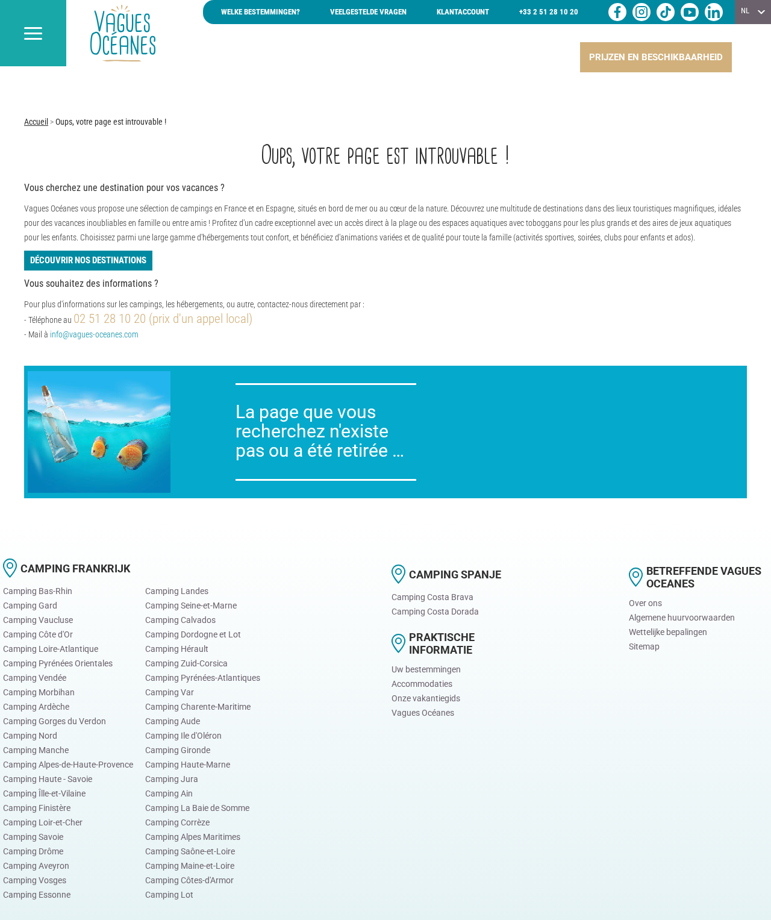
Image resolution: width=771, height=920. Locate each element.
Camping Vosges (34, 880)
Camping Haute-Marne (187, 764)
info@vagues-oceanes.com (94, 334)
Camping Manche (36, 750)
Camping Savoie (33, 837)
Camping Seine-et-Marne (191, 605)
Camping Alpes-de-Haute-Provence (68, 764)
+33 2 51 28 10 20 (548, 11)
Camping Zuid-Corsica (186, 663)
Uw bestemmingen (426, 669)
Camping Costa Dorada (435, 611)
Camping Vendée (34, 678)
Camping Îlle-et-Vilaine (44, 793)
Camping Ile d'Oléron (183, 735)
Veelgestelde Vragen (368, 11)
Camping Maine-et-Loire (189, 866)
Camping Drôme (33, 851)
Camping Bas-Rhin (37, 591)
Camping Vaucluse (38, 620)
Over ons (645, 603)
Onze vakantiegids (426, 698)
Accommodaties (422, 684)
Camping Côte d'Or (38, 634)
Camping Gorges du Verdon (54, 721)
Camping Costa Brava (432, 597)
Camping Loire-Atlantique (50, 649)
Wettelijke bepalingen (668, 632)
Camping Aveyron (36, 866)
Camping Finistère (36, 808)
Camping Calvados (180, 620)
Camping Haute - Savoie (47, 779)
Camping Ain (169, 793)
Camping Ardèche (36, 707)
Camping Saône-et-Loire (190, 851)
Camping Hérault (176, 649)
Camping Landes (176, 591)
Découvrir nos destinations (88, 260)
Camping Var (169, 692)
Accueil (36, 122)
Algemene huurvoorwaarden (682, 617)
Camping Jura (171, 779)
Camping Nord (30, 735)
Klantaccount (463, 11)
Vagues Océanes (423, 713)
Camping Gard (30, 605)
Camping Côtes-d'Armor (189, 880)
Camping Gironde (177, 750)
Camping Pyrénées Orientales (58, 663)
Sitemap (644, 646)
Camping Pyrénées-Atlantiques (202, 678)
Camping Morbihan (39, 692)
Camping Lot (169, 895)
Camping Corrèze (177, 822)
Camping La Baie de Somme (197, 808)
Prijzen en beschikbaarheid (656, 57)
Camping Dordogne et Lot (193, 634)
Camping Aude (172, 721)
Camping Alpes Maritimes (192, 837)
